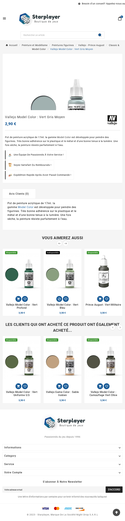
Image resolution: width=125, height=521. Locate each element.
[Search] (100, 35)
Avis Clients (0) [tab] (19, 193)
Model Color (64, 137)
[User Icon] (113, 18)
